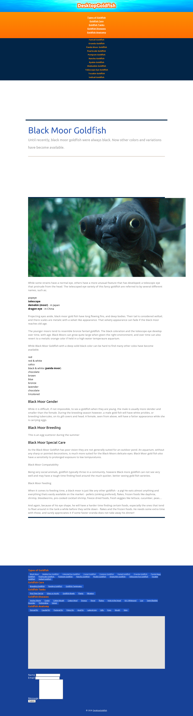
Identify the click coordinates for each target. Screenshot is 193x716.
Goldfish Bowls (69, 593)
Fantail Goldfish (96, 39)
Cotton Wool (72, 600)
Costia (47, 600)
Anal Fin (80, 610)
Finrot (93, 600)
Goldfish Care (97, 21)
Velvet (54, 603)
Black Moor (34, 574)
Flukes (101, 600)
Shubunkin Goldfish (96, 66)
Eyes (109, 610)
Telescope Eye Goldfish (96, 69)
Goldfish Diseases (96, 28)
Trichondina (43, 603)
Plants (80, 593)
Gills (102, 610)
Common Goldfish (107, 574)
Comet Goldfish (90, 574)
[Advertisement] (96, 100)
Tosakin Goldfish (96, 73)
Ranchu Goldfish (96, 58)
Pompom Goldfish (96, 54)
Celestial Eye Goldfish (71, 574)
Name (31, 675)
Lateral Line (92, 610)
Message (33, 698)
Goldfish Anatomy (96, 32)
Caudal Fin (46, 610)
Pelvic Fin (70, 610)
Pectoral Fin (58, 610)
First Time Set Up (36, 593)
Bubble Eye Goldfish (51, 574)
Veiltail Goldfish (96, 77)
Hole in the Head (114, 600)
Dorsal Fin (34, 610)
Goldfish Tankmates (74, 586)
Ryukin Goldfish (96, 62)
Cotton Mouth (58, 600)
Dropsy (84, 600)
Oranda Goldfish (96, 43)
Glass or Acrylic (53, 593)
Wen (125, 610)
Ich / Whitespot (130, 600)
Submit (32, 701)
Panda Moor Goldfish (96, 47)
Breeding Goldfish (37, 586)
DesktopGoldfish (100, 710)
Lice (141, 600)
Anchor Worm (35, 600)
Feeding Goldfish (55, 586)
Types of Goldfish (96, 17)
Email (31, 677)
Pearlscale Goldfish (96, 51)
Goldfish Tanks (96, 25)
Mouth (117, 610)
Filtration (90, 593)
